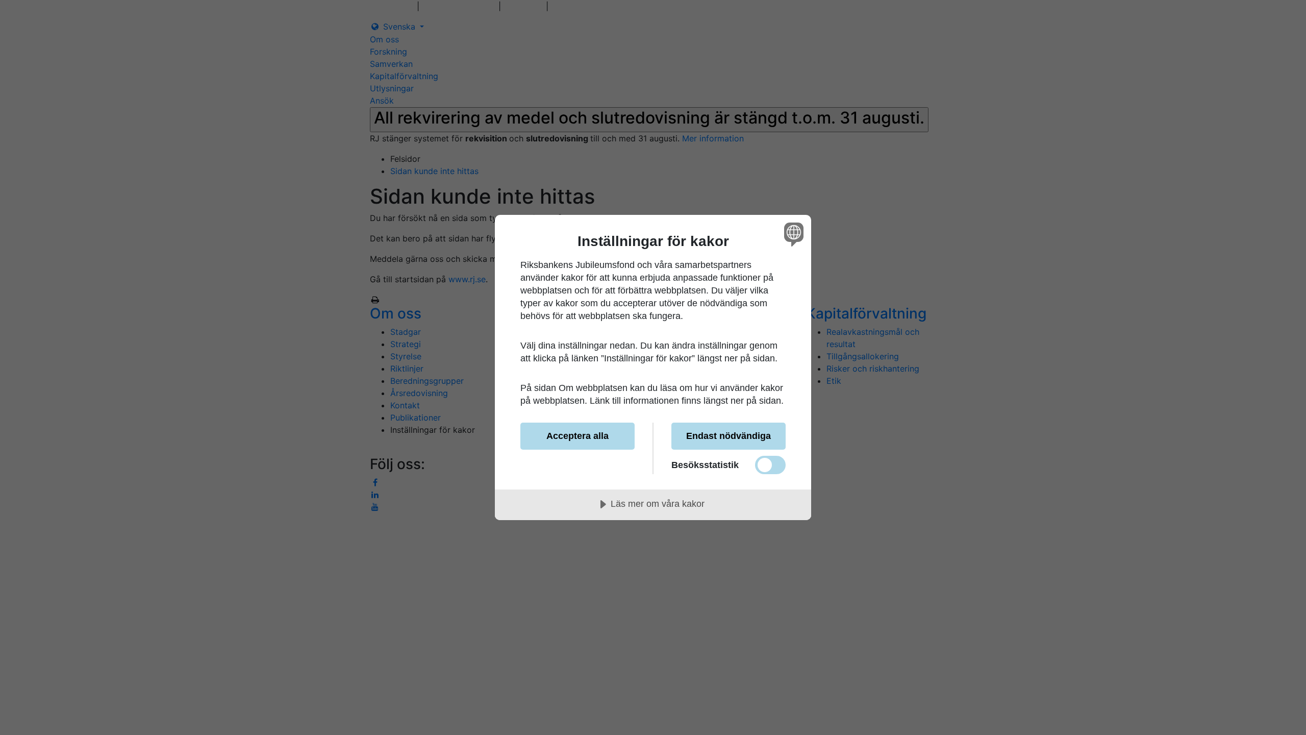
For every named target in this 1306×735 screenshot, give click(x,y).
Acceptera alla (577, 436)
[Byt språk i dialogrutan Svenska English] (792, 234)
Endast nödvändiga (728, 436)
